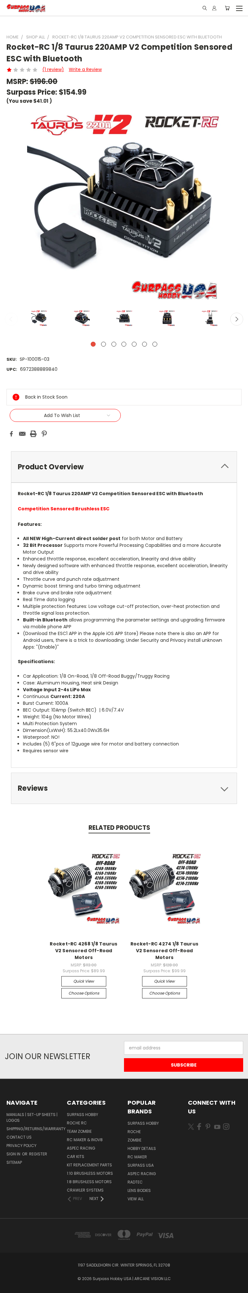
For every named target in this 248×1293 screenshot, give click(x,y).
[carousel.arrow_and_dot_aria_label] (103, 344)
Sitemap (14, 1162)
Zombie (134, 1140)
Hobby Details (142, 1148)
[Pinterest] (44, 434)
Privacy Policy (21, 1145)
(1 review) (53, 69)
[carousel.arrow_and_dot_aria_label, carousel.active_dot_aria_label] (93, 344)
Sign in (13, 1154)
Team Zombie (79, 1131)
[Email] (22, 434)
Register (38, 1154)
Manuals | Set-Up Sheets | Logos (31, 1117)
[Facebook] (11, 434)
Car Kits (75, 1156)
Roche (134, 1131)
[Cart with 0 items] (227, 8)
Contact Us (19, 1137)
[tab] (124, 467)
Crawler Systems (85, 1190)
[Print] (33, 434)
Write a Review (85, 69)
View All (136, 1199)
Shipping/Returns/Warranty (36, 1128)
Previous (11, 319)
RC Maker (137, 1157)
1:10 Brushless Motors (90, 1173)
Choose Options (83, 993)
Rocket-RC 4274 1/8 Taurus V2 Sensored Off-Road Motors (164, 951)
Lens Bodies (139, 1190)
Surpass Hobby (82, 1114)
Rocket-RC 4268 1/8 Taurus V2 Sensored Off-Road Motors (83, 951)
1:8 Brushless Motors (89, 1181)
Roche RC (77, 1123)
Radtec (135, 1182)
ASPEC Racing (81, 1148)
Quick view (83, 981)
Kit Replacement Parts (89, 1165)
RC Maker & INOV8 (85, 1139)
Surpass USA (141, 1165)
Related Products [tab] (119, 827)
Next (236, 319)
